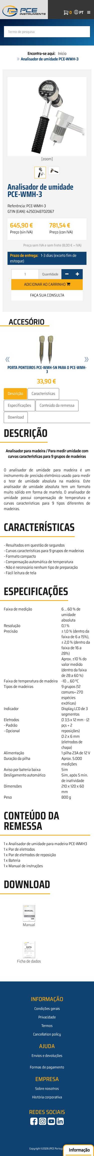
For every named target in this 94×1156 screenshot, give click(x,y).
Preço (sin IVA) (21, 232)
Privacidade (47, 1017)
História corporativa (47, 1097)
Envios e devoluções (47, 1056)
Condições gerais (47, 1009)
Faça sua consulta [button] (47, 295)
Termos (47, 1026)
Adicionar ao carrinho (45, 284)
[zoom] (47, 159)
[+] (77, 274)
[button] (8, 360)
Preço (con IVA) (61, 232)
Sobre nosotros (47, 1089)
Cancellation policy (47, 1034)
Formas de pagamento (47, 1067)
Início (62, 53)
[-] (66, 274)
